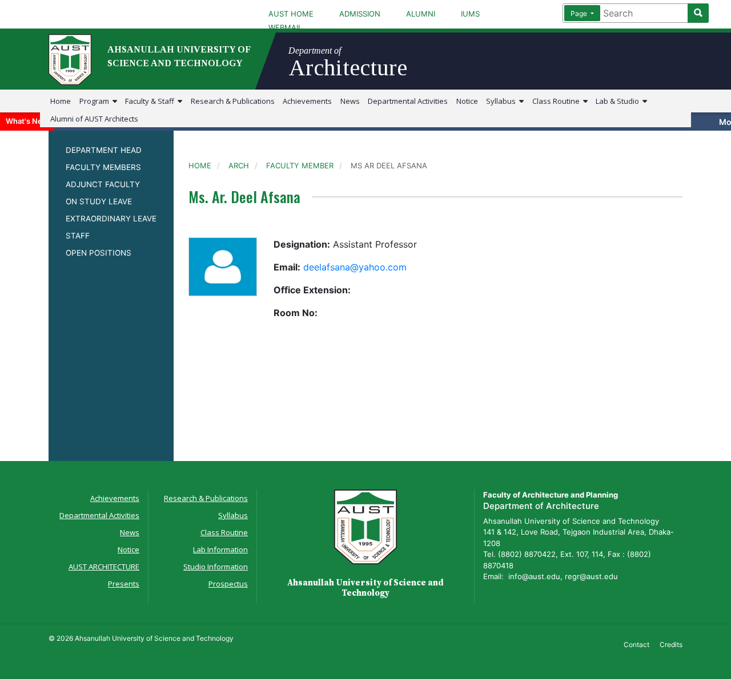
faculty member (300, 165)
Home (60, 101)
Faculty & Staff (151, 101)
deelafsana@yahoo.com (355, 267)
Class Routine (557, 101)
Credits (671, 644)
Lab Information (220, 549)
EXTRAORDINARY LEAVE (111, 218)
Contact (636, 644)
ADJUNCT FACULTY (103, 184)
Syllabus (502, 101)
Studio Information (215, 566)
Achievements (307, 101)
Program (96, 101)
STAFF (78, 235)
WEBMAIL (285, 27)
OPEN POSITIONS (98, 252)
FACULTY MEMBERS (103, 167)
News (350, 101)
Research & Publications (233, 101)
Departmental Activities (408, 101)
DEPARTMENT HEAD (104, 150)
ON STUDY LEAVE (99, 201)
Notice (467, 101)
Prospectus (228, 584)
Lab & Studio (619, 101)
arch (238, 165)
